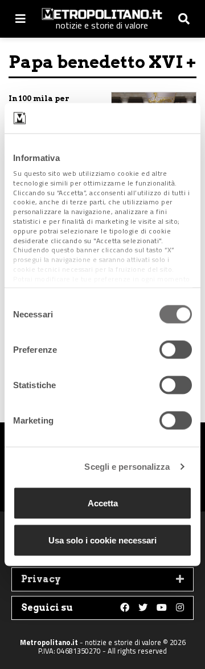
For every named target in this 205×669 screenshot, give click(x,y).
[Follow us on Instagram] (180, 608)
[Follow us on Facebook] (124, 608)
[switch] (175, 349)
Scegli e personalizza (127, 466)
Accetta (103, 502)
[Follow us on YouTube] (162, 608)
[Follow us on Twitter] (142, 608)
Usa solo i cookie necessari (102, 540)
